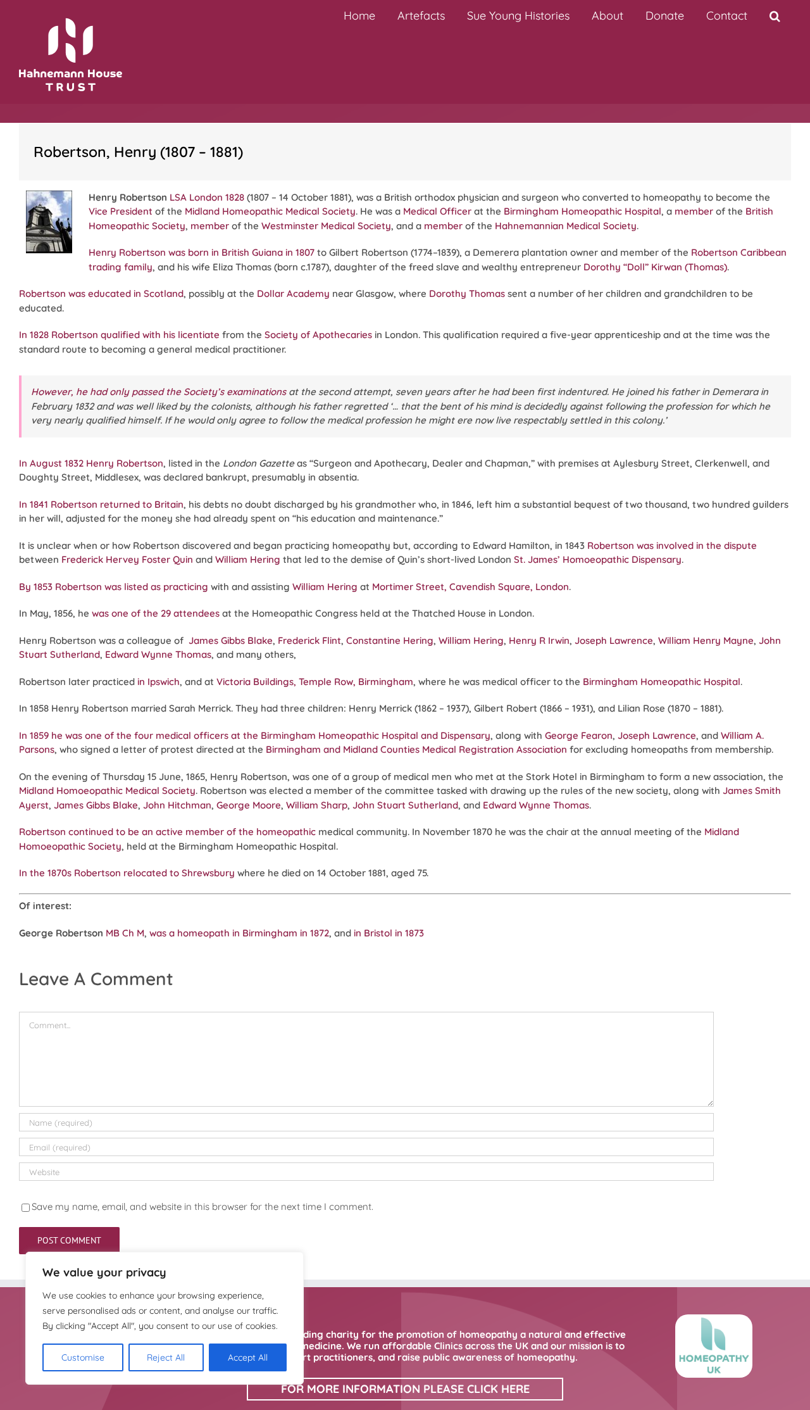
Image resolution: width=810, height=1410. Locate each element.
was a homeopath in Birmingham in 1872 (239, 933)
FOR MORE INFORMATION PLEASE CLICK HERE (405, 1389)
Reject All (166, 1357)
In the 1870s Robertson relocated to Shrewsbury (127, 873)
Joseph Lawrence (614, 640)
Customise (82, 1357)
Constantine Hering (389, 640)
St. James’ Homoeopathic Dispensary (598, 559)
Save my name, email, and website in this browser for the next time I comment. (202, 1206)
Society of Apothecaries (318, 335)
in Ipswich (158, 682)
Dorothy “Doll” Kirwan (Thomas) (655, 267)
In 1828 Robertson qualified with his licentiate (119, 335)
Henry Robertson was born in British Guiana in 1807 (202, 252)
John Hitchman (177, 805)
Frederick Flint (309, 640)
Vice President (121, 211)
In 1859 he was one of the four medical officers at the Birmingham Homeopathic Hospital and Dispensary (254, 735)
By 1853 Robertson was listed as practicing (113, 587)
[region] (164, 1318)
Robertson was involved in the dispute (672, 545)
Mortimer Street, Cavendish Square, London (470, 587)
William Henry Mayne (706, 640)
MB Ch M (125, 933)
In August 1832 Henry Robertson (91, 463)
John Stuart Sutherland (405, 805)
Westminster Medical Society (326, 226)
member (694, 211)
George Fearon (579, 735)
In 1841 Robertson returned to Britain (101, 504)
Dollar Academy (293, 293)
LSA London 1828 (207, 197)
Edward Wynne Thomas (158, 654)
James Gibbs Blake (231, 640)
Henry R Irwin (539, 640)
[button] (774, 16)
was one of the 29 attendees (156, 613)
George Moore (248, 805)
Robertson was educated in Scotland (101, 293)
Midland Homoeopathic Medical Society (107, 790)
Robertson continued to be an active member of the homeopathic (167, 832)
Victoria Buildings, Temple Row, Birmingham (314, 682)
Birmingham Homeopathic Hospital (582, 211)
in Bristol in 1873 (389, 933)
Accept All (248, 1357)
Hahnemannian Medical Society (566, 226)
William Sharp (316, 805)
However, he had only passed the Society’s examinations (158, 392)
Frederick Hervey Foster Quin (127, 559)
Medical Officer (437, 211)
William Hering (247, 559)
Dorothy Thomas (467, 293)
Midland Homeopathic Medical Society (270, 211)
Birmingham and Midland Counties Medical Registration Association (416, 749)
